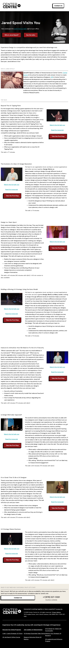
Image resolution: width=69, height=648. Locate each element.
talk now (16, 434)
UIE (52, 77)
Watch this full (54, 242)
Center (65, 73)
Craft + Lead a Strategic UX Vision (13, 633)
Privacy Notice (56, 612)
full (58, 367)
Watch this (53, 367)
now (63, 242)
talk (60, 242)
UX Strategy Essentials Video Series (34, 633)
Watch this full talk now (57, 125)
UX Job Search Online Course (11, 637)
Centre (25, 75)
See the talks (30, 35)
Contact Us (59, 609)
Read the (8, 314)
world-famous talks (20, 29)
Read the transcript (57, 130)
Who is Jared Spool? (12, 35)
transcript (14, 314)
